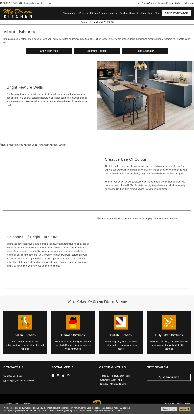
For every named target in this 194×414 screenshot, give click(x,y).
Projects (83, 13)
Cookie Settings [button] (169, 409)
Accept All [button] (184, 409)
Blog (157, 13)
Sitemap (26, 404)
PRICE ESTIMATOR (176, 13)
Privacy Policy (12, 404)
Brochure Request (129, 13)
